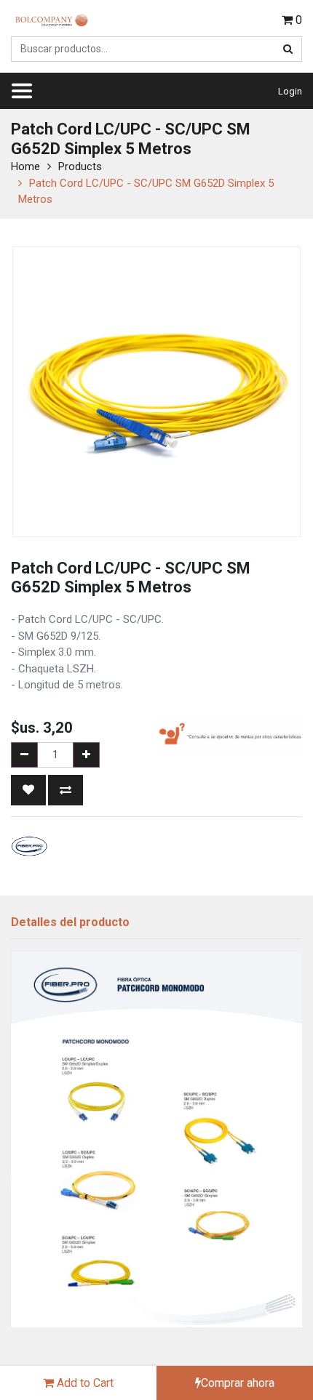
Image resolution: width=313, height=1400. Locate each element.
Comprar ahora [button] (237, 1383)
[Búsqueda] (288, 49)
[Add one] (86, 755)
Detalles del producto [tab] (70, 922)
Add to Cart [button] (84, 1383)
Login (290, 91)
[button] (28, 790)
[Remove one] (24, 755)
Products (80, 166)
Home (25, 166)
